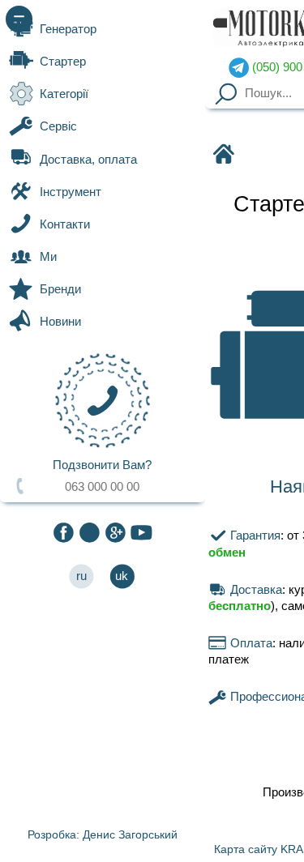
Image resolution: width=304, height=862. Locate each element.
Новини (60, 321)
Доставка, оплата (88, 159)
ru (81, 576)
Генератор (68, 29)
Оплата (249, 643)
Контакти (65, 224)
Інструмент (70, 192)
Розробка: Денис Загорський (103, 834)
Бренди (60, 289)
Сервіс (58, 126)
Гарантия (253, 535)
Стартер (63, 61)
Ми (48, 256)
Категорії (64, 93)
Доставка (254, 589)
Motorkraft (222, 155)
